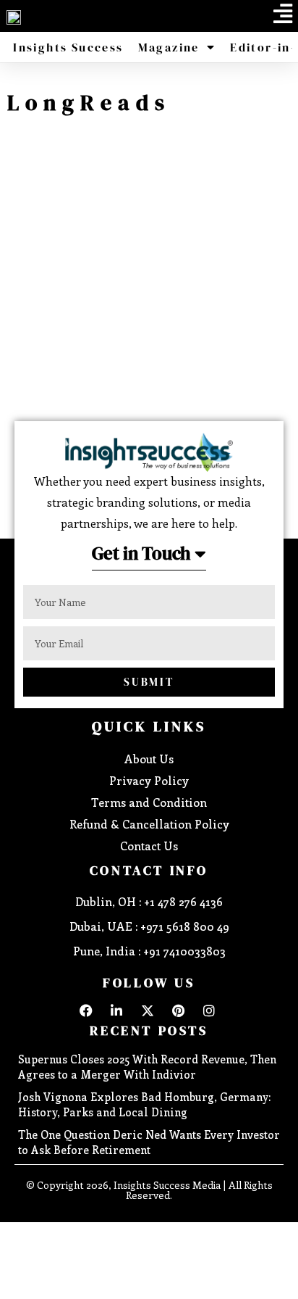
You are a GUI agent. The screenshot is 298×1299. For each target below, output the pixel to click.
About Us (149, 758)
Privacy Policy (149, 780)
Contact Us (149, 845)
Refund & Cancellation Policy (149, 823)
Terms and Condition (149, 802)
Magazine (169, 47)
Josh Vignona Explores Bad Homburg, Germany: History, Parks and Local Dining (144, 1104)
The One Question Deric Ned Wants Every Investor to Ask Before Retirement (149, 1142)
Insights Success (68, 47)
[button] (282, 14)
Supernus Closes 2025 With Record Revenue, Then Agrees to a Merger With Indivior (147, 1067)
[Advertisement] (149, 277)
